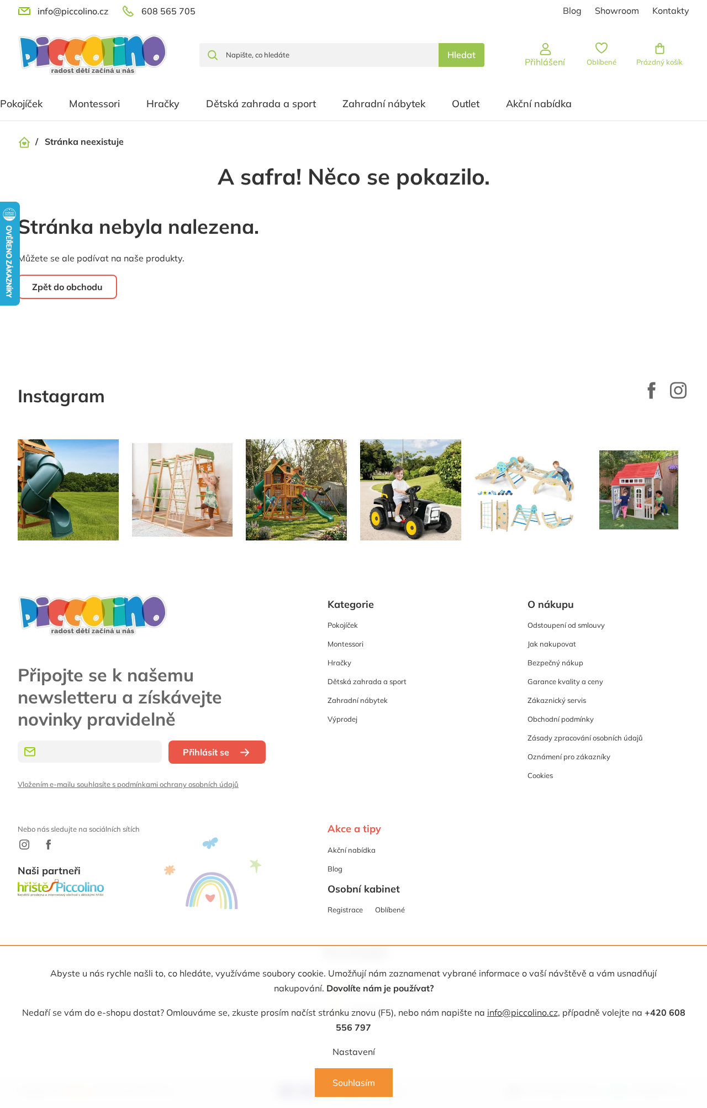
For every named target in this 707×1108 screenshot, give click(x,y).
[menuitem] (94, 104)
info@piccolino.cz (522, 1012)
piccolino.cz (678, 390)
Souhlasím (354, 1082)
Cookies (540, 775)
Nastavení (354, 1051)
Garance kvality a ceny (565, 681)
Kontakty (670, 10)
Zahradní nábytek (358, 700)
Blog (572, 10)
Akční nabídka (352, 850)
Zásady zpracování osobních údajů (585, 737)
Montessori (345, 643)
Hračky (339, 662)
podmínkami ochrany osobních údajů (178, 784)
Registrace (345, 909)
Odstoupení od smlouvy (566, 625)
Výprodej (342, 719)
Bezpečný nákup (555, 662)
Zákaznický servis (556, 700)
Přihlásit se (206, 752)
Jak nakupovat (551, 643)
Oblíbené (390, 909)
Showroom (617, 10)
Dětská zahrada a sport (367, 681)
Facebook (652, 390)
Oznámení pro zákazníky (568, 756)
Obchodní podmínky (560, 719)
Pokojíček (343, 625)
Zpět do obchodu (67, 286)
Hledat (461, 54)
